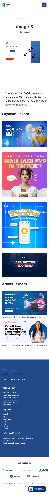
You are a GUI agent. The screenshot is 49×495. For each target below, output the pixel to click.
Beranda (20, 19)
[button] (44, 5)
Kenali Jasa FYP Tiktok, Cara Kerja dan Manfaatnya (23, 317)
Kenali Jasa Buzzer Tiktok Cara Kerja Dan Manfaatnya (24, 345)
